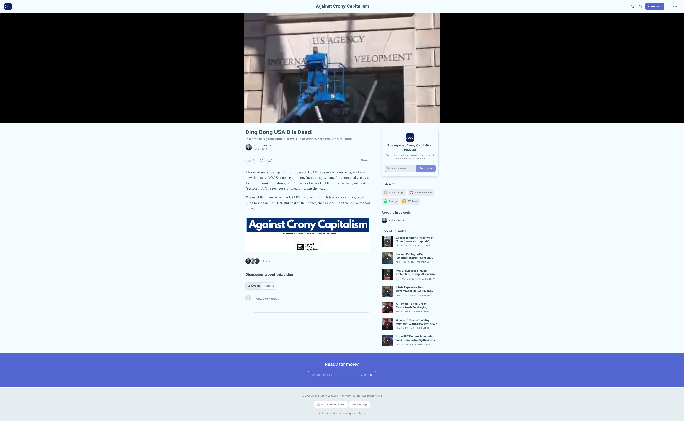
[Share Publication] (640, 6)
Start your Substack (332, 404)
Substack (324, 413)
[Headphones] (236, 71)
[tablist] (260, 286)
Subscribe (654, 6)
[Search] (632, 6)
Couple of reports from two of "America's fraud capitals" (415, 239)
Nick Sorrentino (263, 145)
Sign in (673, 6)
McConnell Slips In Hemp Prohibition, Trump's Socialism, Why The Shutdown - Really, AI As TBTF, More (416, 272)
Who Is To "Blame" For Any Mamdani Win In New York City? (416, 321)
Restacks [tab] (269, 286)
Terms (356, 395)
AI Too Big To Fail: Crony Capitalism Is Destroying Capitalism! (411, 305)
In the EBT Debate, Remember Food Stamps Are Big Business (415, 338)
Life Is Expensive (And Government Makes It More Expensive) (413, 289)
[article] (410, 242)
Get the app (359, 404)
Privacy (346, 395)
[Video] (236, 64)
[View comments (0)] (447, 70)
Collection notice (372, 395)
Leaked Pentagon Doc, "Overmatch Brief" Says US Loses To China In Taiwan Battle (416, 256)
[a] (387, 242)
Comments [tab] (254, 286)
